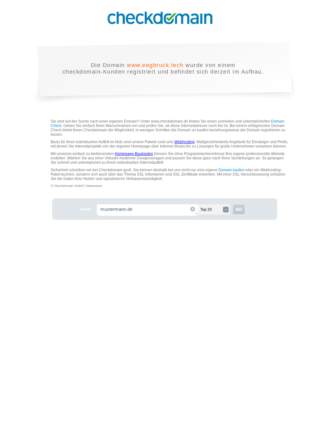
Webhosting (184, 142)
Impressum (94, 185)
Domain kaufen (231, 170)
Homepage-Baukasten (134, 154)
